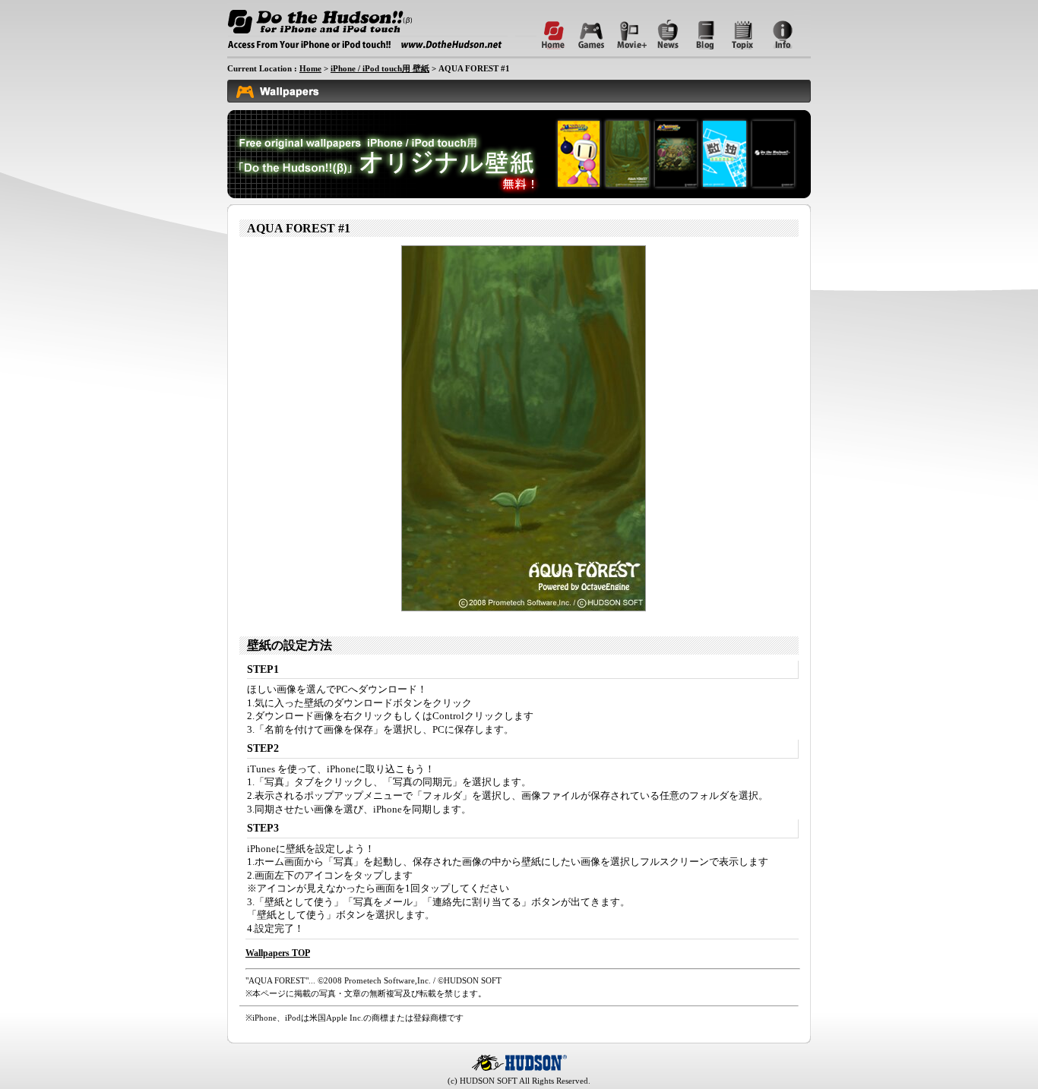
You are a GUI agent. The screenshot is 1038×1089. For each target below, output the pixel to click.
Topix (737, 28)
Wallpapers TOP (277, 953)
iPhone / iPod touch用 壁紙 (380, 68)
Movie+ (623, 28)
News (661, 28)
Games (585, 28)
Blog (699, 28)
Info (775, 28)
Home (377, 28)
